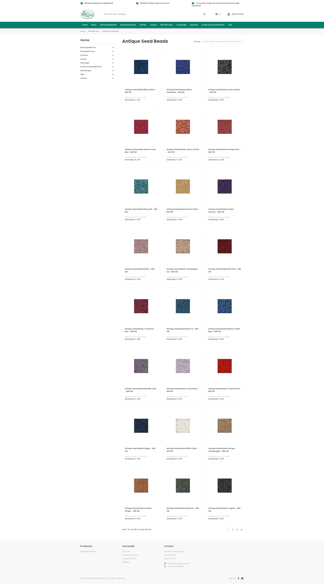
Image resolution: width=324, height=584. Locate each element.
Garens (83, 59)
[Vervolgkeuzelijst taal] (217, 14)
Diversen (84, 55)
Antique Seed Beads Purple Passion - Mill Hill (221, 210)
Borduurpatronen (87, 51)
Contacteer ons (129, 558)
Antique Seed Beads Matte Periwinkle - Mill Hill (179, 91)
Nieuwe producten (88, 551)
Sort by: (197, 41)
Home (84, 40)
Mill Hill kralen (85, 70)
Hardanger (84, 63)
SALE (82, 74)
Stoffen (83, 78)
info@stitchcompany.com (178, 564)
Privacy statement (130, 555)
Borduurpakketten (88, 47)
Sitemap (125, 562)
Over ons (126, 551)
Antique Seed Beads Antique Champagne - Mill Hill (221, 449)
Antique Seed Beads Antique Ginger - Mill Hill (138, 509)
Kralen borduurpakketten (91, 67)
